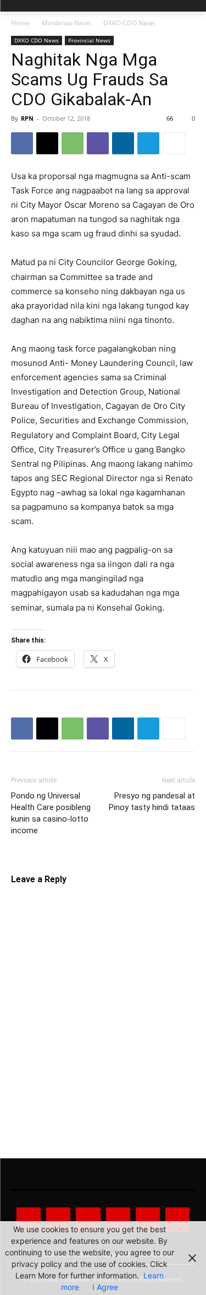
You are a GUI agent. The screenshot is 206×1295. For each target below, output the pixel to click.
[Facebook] (22, 143)
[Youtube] (177, 1219)
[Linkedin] (123, 143)
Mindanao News (66, 23)
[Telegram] (148, 143)
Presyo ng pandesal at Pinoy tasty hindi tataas (152, 801)
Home (20, 23)
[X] (47, 143)
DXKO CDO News (129, 23)
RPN (27, 118)
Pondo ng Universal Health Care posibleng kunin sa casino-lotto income (51, 813)
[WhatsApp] (72, 143)
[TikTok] (118, 1219)
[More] (174, 143)
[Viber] (98, 143)
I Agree (105, 1287)
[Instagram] (58, 1219)
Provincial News (89, 40)
